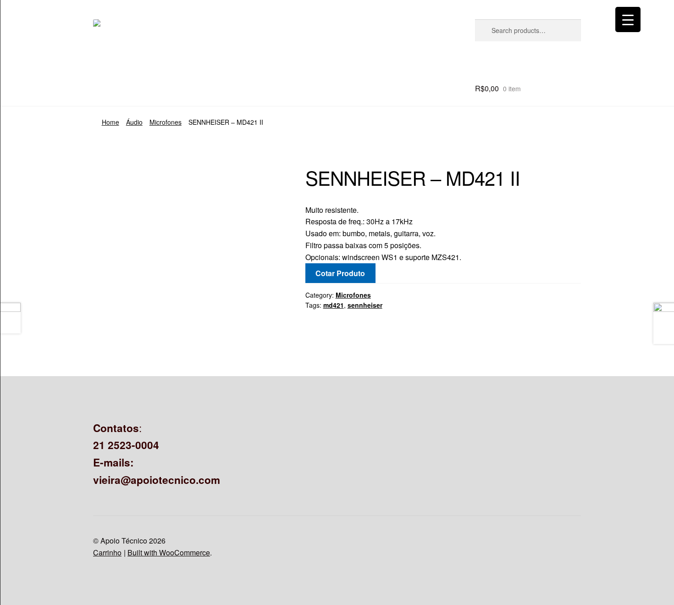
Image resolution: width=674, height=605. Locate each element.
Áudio (134, 122)
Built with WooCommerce (168, 552)
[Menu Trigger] (628, 19)
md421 (333, 305)
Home (110, 122)
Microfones (165, 122)
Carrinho (107, 552)
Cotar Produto (340, 273)
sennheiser (365, 305)
